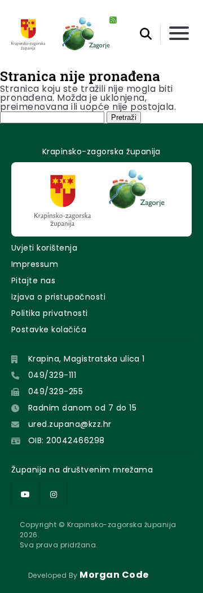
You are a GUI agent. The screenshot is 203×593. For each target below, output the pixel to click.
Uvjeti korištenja (44, 247)
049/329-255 (55, 391)
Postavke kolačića (48, 329)
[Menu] (179, 34)
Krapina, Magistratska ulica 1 (86, 358)
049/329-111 (52, 375)
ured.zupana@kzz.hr (70, 424)
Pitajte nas (33, 280)
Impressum (34, 264)
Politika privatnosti (49, 313)
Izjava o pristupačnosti (58, 296)
